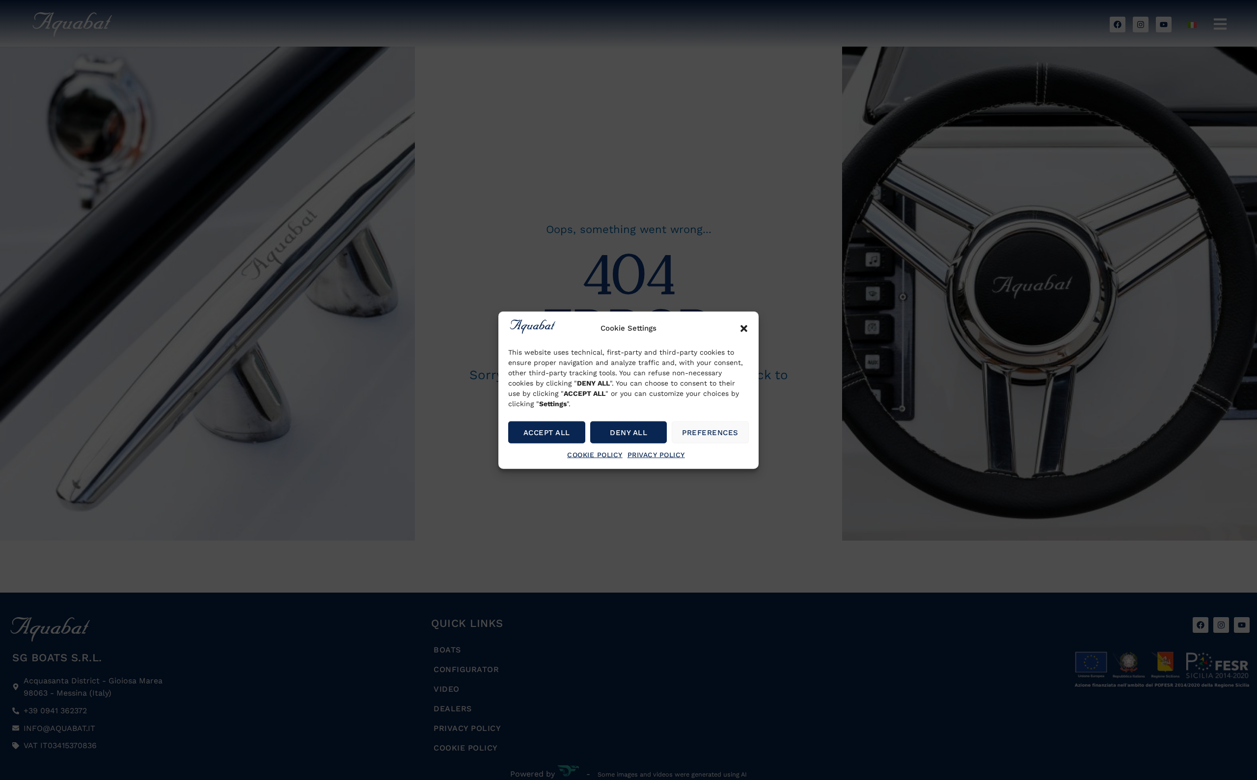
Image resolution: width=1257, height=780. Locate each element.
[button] (744, 329)
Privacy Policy (656, 455)
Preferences (710, 432)
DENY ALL (628, 432)
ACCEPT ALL (546, 432)
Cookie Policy (595, 455)
